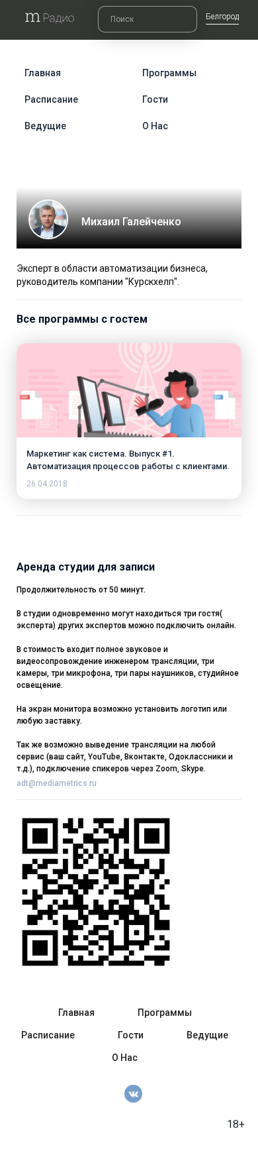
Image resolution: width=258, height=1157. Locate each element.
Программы (169, 73)
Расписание (51, 99)
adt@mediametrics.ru (57, 783)
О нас (155, 126)
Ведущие (45, 126)
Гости (155, 99)
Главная (42, 73)
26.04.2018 (46, 483)
